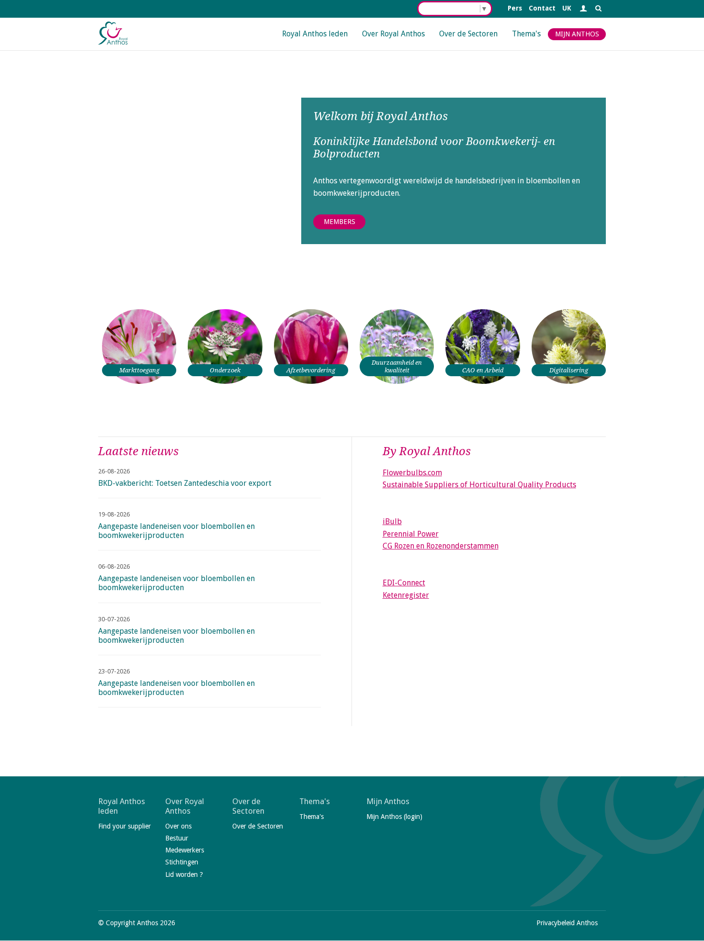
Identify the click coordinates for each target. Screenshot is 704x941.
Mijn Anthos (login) (394, 816)
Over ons (178, 826)
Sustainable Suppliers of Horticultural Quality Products (479, 484)
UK (566, 8)
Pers (515, 8)
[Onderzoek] (225, 346)
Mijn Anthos (577, 34)
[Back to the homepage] (113, 34)
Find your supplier (124, 826)
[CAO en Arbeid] (482, 346)
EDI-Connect (404, 582)
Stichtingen (181, 862)
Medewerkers (184, 850)
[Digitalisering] (569, 346)
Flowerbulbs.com (412, 472)
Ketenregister (406, 595)
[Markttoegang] (139, 346)
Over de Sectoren (468, 33)
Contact (542, 8)
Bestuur (176, 838)
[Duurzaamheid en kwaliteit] (397, 346)
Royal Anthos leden (315, 33)
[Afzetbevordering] (311, 346)
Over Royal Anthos (393, 33)
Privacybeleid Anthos (567, 923)
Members (339, 221)
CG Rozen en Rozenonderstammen (441, 545)
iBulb (392, 521)
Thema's (526, 33)
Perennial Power (411, 533)
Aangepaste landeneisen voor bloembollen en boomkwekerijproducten (176, 531)
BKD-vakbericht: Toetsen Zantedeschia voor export (185, 483)
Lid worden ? (184, 874)
